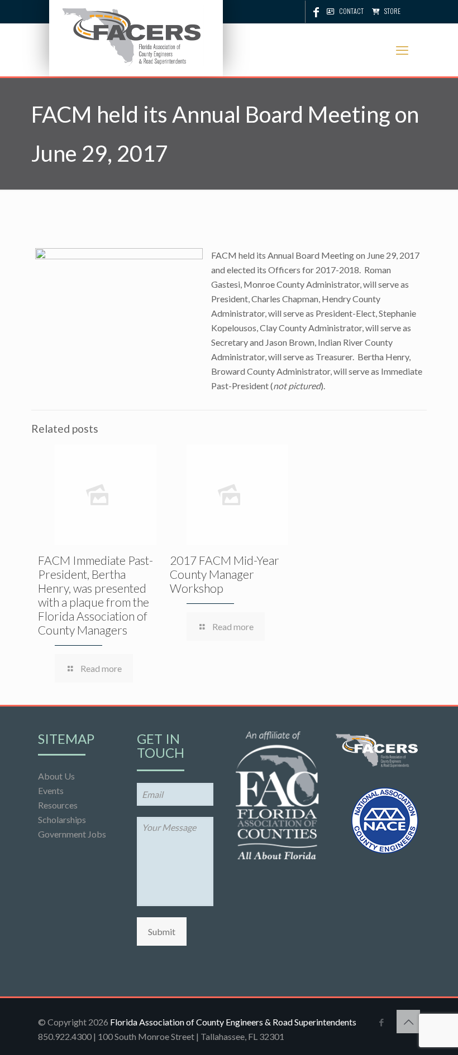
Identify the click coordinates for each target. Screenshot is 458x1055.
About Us (56, 776)
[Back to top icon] (408, 1021)
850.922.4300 (65, 1036)
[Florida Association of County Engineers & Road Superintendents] (133, 34)
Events (51, 790)
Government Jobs (72, 834)
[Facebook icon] (316, 11)
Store (392, 11)
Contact (351, 11)
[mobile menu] (402, 50)
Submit (161, 931)
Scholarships (62, 819)
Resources (58, 805)
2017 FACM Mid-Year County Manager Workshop (224, 574)
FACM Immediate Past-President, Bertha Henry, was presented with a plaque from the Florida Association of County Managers (95, 595)
